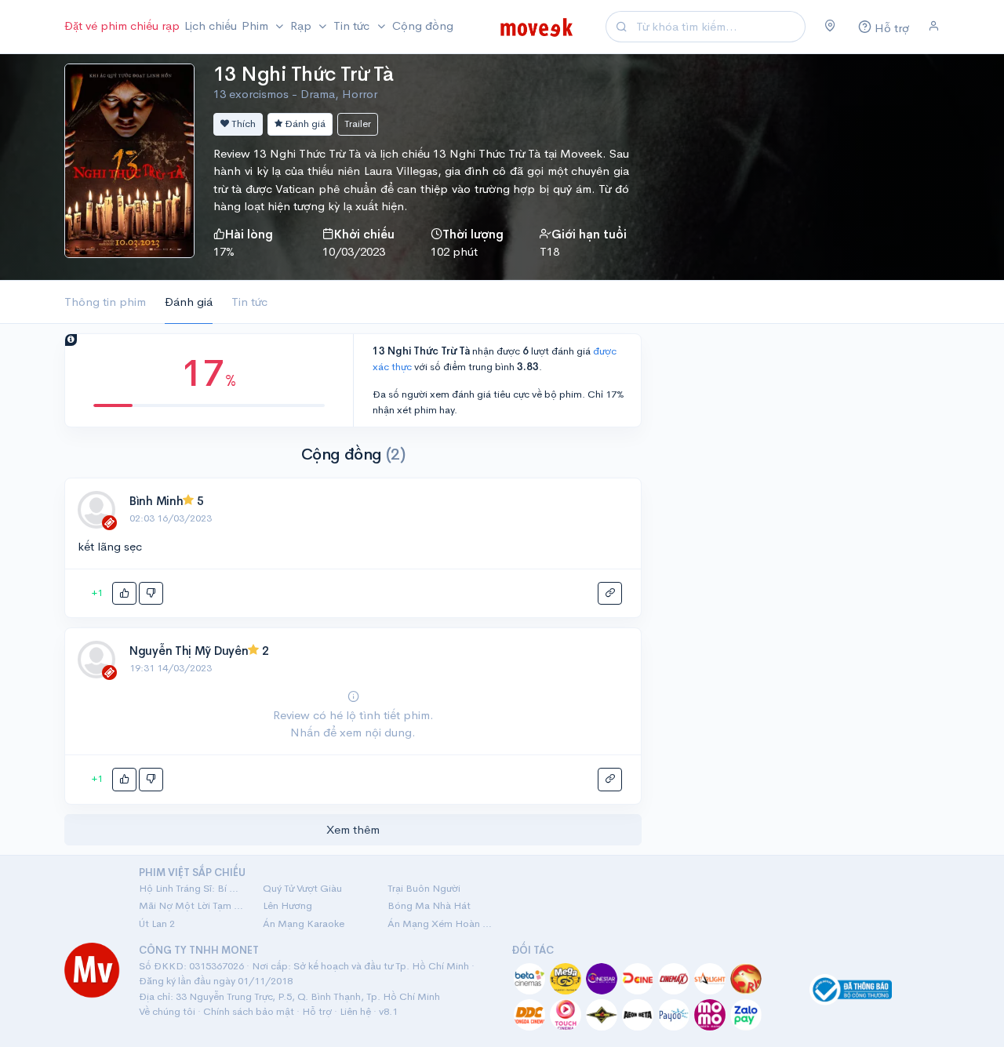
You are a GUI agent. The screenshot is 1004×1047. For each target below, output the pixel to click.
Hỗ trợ (317, 1011)
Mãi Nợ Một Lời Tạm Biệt (191, 905)
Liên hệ (355, 1011)
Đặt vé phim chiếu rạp (122, 25)
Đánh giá (304, 123)
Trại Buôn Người (423, 888)
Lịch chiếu (210, 25)
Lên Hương (287, 905)
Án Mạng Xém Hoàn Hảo (440, 923)
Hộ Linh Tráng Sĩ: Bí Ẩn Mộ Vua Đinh (191, 888)
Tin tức (249, 301)
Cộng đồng (422, 25)
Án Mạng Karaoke (303, 923)
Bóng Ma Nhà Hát (429, 905)
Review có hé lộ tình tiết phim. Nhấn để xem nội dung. (353, 723)
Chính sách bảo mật (248, 1011)
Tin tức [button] (353, 25)
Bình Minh (156, 500)
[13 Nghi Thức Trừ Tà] (129, 158)
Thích (242, 123)
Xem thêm (353, 829)
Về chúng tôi (167, 1011)
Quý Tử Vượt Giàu (302, 888)
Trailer (357, 123)
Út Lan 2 (157, 923)
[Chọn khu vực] (830, 26)
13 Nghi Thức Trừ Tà (303, 74)
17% (224, 251)
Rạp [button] (302, 25)
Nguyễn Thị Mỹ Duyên (188, 650)
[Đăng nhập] (934, 26)
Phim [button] (256, 25)
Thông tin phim (105, 301)
